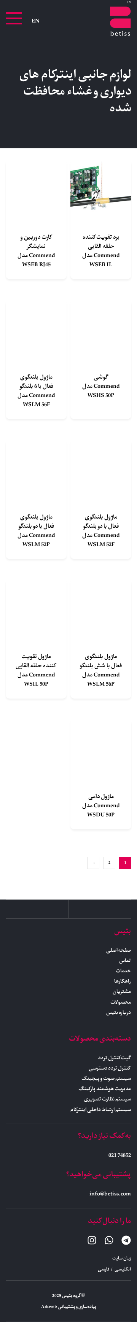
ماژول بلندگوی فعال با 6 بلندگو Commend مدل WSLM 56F (36, 391)
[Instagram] (92, 1240)
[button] (14, 18)
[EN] (36, 21)
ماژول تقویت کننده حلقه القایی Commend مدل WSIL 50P (36, 670)
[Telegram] (126, 1240)
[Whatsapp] (109, 1240)
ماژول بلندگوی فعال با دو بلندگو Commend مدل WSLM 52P (36, 531)
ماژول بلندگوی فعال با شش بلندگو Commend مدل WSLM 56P (101, 670)
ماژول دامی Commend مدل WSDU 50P (101, 806)
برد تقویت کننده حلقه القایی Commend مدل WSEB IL (101, 251)
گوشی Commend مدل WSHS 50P (101, 387)
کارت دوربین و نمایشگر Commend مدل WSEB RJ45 (36, 251)
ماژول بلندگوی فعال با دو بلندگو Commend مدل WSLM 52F (101, 531)
